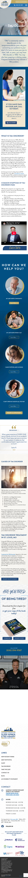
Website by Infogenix (23, 876)
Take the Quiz (5, 769)
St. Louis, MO (14, 819)
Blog (3, 776)
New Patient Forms (7, 757)
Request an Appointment (21, 1)
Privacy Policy (7, 876)
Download (7, 638)
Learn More (13, 303)
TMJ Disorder (5, 766)
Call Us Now (12, 122)
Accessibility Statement (9, 779)
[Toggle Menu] (26, 5)
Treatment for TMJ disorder (8, 554)
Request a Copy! (19, 638)
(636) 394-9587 (19, 5)
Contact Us (5, 773)
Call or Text (14, 248)
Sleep (3, 763)
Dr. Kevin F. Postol (19, 173)
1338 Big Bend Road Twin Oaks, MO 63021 (12, 794)
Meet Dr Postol (6, 760)
